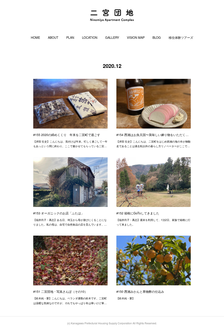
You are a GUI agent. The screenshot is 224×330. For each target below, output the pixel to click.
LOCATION (89, 37)
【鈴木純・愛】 (125, 298)
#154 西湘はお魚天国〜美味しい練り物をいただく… (152, 134)
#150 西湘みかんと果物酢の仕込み (140, 291)
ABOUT (53, 37)
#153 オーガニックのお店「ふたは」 (58, 213)
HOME (35, 37)
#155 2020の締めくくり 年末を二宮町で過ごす (66, 134)
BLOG (156, 37)
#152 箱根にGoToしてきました (137, 213)
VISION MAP (136, 37)
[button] (35, 37)
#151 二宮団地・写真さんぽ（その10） (60, 291)
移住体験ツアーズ (181, 37)
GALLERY (112, 37)
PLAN (70, 37)
